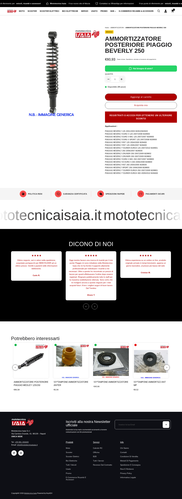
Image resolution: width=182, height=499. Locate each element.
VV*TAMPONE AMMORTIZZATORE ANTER (71, 383)
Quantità (109, 74)
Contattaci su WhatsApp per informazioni (123, 3)
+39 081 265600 (22, 442)
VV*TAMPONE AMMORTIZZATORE (111, 382)
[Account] (165, 11)
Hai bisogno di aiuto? (143, 68)
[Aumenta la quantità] (121, 79)
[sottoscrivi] (166, 424)
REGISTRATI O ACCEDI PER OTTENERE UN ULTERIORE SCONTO (141, 117)
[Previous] (86, 306)
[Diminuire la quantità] (108, 79)
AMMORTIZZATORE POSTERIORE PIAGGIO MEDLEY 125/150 (31, 383)
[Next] (95, 306)
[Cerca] (158, 11)
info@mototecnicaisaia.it (27, 445)
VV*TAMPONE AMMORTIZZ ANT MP (150, 383)
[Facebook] (14, 453)
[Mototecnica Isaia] (12, 11)
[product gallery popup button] (95, 113)
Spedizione (129, 59)
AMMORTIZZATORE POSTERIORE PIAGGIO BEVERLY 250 (138, 44)
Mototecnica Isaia (30, 493)
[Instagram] (21, 453)
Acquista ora (141, 105)
